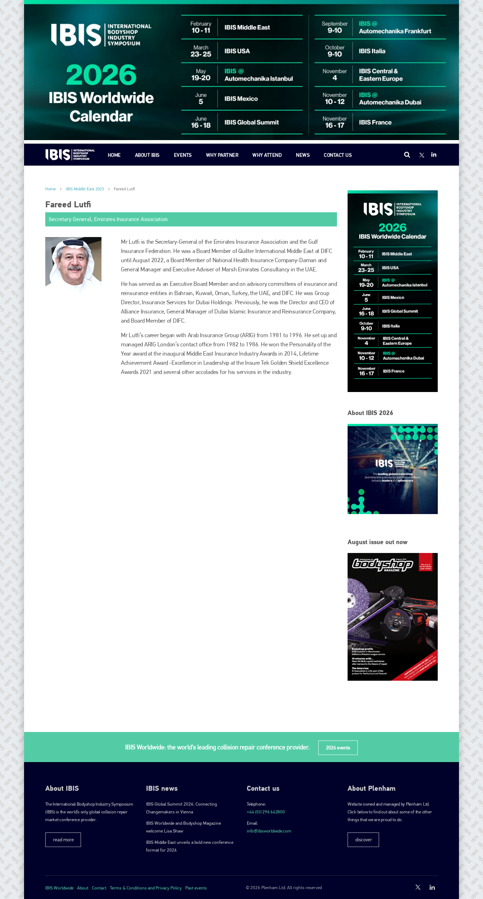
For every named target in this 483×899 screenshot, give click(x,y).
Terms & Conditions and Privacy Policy (146, 888)
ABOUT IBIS (147, 155)
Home (114, 155)
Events (183, 155)
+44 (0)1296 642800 (266, 811)
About (82, 888)
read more (63, 839)
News (303, 155)
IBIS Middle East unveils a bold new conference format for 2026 (189, 846)
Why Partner (222, 155)
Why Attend (267, 155)
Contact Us (338, 155)
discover (363, 839)
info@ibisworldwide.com (269, 831)
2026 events (338, 747)
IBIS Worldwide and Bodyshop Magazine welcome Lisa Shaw (183, 827)
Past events (196, 888)
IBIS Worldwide (59, 888)
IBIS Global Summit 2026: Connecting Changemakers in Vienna (181, 807)
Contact (99, 888)
